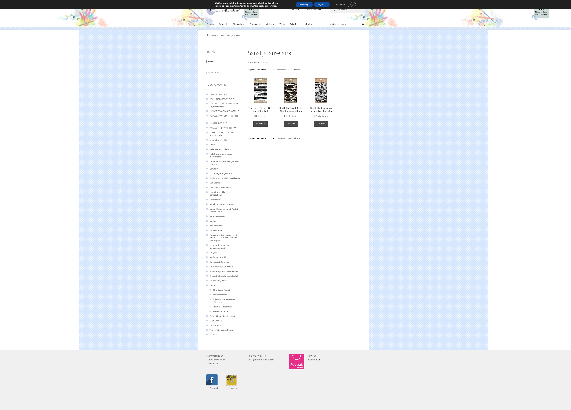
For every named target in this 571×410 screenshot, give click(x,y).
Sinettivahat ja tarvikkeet (221, 266)
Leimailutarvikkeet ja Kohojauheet (220, 193)
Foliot (212, 144)
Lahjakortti (309, 24)
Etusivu (210, 24)
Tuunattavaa (216, 320)
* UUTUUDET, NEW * (219, 123)
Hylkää (321, 4)
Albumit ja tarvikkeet (219, 140)
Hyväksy (304, 4)
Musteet (213, 221)
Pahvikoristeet (216, 225)
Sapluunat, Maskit (218, 257)
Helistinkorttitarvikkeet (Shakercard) (221, 155)
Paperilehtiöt (216, 230)
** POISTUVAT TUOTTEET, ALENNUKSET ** (222, 133)
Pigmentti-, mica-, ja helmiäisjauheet (219, 246)
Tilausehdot (239, 24)
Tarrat (221, 35)
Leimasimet (215, 199)
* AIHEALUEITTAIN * (219, 94)
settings (272, 6)
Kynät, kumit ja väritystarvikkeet (225, 178)
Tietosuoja (255, 24)
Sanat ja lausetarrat (222, 306)
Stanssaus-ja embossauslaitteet (224, 271)
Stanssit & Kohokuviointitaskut (224, 276)
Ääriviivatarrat (220, 294)
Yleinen (213, 334)
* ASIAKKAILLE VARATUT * (222, 99)
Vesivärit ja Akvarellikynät (222, 330)
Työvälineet (215, 325)
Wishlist (294, 24)
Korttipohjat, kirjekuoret (221, 173)
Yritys (282, 24)
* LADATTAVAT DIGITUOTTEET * (225, 111)
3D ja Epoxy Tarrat (221, 290)
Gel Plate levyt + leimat (220, 149)
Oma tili (223, 24)
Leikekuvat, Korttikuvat (220, 187)
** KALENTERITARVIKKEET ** (223, 127)
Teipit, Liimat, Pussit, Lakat (222, 316)
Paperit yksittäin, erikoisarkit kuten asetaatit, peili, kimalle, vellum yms (224, 238)
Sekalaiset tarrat (221, 311)
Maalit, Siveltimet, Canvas (222, 204)
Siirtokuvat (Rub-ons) (219, 262)
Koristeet (214, 168)
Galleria (270, 24)
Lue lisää (260, 123)
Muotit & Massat (217, 216)
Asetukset (340, 4)
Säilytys (213, 252)
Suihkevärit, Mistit (218, 280)
